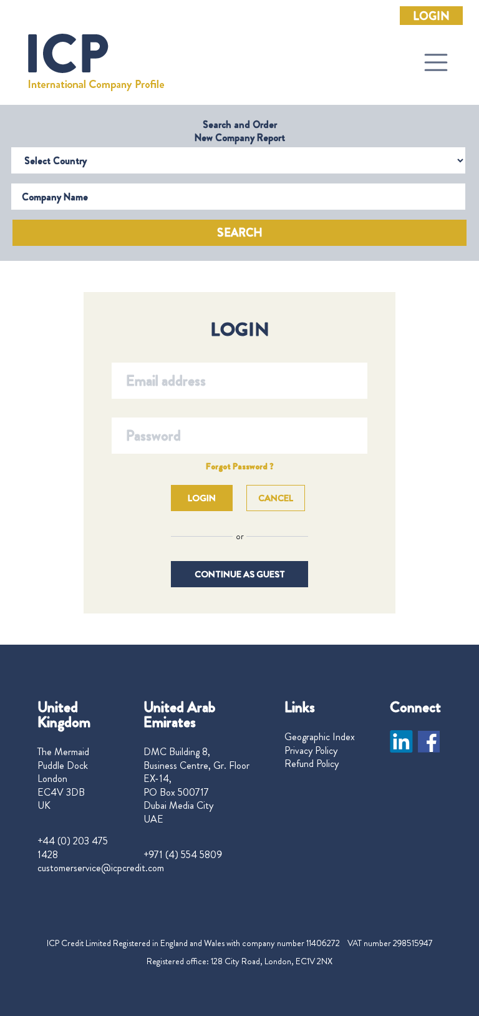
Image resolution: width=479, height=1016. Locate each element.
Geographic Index (319, 737)
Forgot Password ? (240, 466)
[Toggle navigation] (436, 62)
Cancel (275, 498)
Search (240, 233)
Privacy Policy (310, 751)
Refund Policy (311, 764)
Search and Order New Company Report (240, 131)
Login (431, 16)
